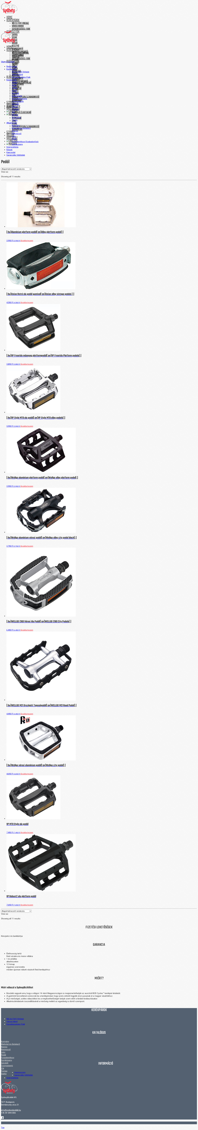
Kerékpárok (12, 20)
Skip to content (8, 62)
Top (2, 1127)
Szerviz (10, 102)
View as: (4, 172)
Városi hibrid (18, 26)
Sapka (14, 64)
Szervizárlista (12, 1078)
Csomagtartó (18, 84)
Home (9, 17)
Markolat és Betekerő (21, 112)
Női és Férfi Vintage (20, 23)
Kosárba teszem (27, 241)
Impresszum (19, 1072)
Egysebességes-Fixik (21, 29)
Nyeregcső (6, 1049)
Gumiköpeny (6, 1060)
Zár (2, 1068)
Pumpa (4, 1071)
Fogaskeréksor (7, 1057)
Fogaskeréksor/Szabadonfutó (25, 97)
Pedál (3, 1055)
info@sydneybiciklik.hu (11, 1110)
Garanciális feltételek (23, 1075)
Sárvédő (4, 1063)
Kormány (5, 1041)
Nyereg (4, 1047)
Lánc (3, 1052)
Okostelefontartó (20, 81)
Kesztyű (15, 46)
